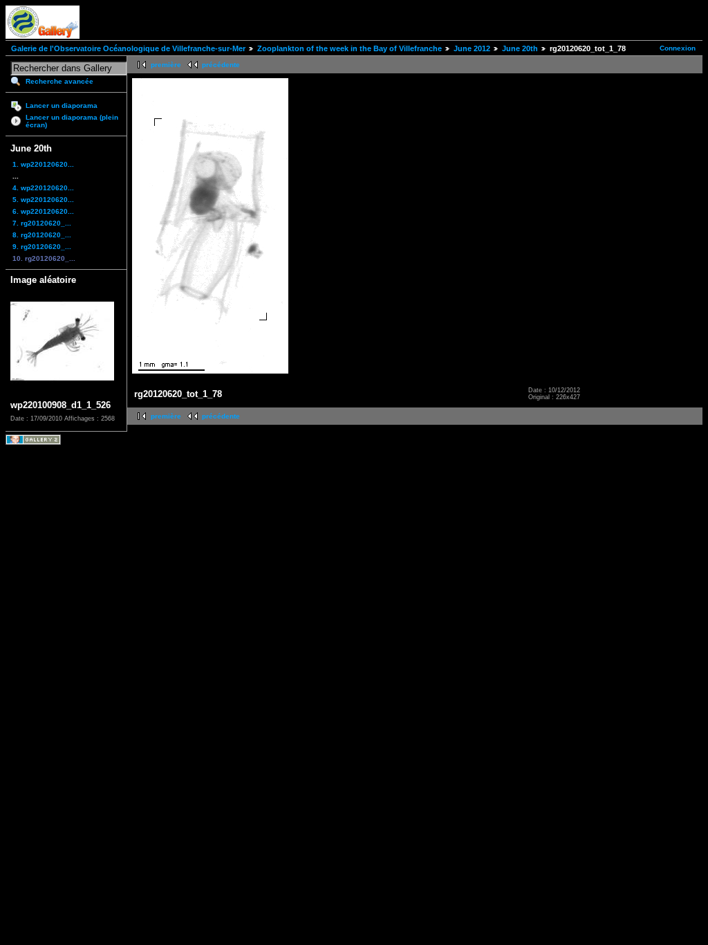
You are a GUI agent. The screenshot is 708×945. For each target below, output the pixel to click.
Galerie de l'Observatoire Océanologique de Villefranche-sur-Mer (128, 48)
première (166, 64)
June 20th (520, 48)
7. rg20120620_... (41, 223)
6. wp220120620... (43, 211)
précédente (221, 64)
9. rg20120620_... (41, 246)
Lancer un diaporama (61, 105)
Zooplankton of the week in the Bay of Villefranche (349, 48)
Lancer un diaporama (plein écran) (72, 121)
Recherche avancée (59, 81)
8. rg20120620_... (41, 235)
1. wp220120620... (43, 164)
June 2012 (472, 48)
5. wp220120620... (43, 199)
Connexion (678, 48)
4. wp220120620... (43, 188)
